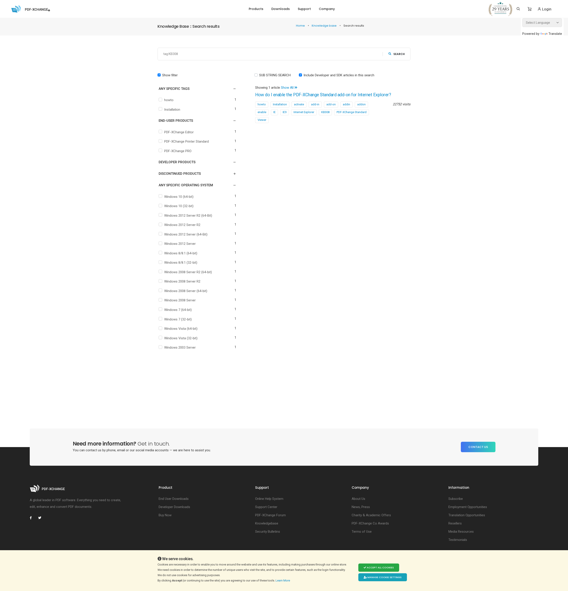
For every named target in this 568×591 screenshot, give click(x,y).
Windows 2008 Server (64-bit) (185, 291)
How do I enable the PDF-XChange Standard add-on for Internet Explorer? (323, 94)
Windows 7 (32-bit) (178, 319)
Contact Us (478, 447)
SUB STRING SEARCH (275, 75)
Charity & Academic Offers (371, 515)
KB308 (325, 112)
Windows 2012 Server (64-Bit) (185, 234)
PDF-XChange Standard (352, 112)
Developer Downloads (174, 507)
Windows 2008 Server (180, 300)
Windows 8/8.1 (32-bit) (180, 263)
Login (546, 9)
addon (361, 104)
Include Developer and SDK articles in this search (339, 75)
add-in (315, 104)
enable (262, 112)
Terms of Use (362, 532)
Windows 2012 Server (180, 244)
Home (301, 26)
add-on (331, 104)
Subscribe (455, 499)
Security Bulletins (267, 532)
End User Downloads (174, 499)
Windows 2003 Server (180, 347)
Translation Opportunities (466, 515)
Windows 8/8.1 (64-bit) (180, 253)
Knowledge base (324, 26)
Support (304, 9)
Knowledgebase (266, 523)
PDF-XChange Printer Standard (186, 141)
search (399, 54)
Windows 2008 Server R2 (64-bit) (188, 272)
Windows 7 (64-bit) (178, 310)
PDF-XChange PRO (177, 151)
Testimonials (457, 540)
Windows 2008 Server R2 (182, 281)
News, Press (361, 507)
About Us (358, 499)
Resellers (455, 523)
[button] (195, 88)
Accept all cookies (380, 567)
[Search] (518, 9)
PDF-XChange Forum (270, 515)
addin (346, 104)
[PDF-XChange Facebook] (33, 517)
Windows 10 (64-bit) (178, 197)
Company (327, 9)
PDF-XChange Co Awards (370, 523)
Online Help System (269, 499)
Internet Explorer (304, 112)
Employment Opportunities (467, 507)
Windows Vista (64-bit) (180, 329)
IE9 (284, 112)
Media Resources (461, 532)
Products (256, 9)
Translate (555, 34)
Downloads (280, 9)
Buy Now (165, 515)
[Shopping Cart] (529, 9)
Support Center (266, 507)
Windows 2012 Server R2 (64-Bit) (188, 216)
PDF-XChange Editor (179, 132)
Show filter (170, 75)
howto (169, 100)
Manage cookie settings (384, 577)
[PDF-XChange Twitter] (41, 517)
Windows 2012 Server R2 (182, 225)
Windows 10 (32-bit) (178, 206)
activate (299, 104)
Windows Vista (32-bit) (180, 338)
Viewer (262, 120)
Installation (172, 110)
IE (274, 112)
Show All (287, 88)
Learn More (283, 580)
